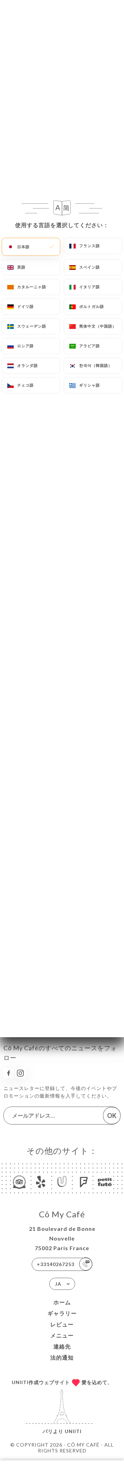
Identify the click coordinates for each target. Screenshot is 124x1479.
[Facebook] (8, 1073)
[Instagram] (20, 1073)
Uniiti (73, 1431)
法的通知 (62, 1357)
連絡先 (62, 1346)
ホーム (62, 1302)
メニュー (62, 1335)
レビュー (62, 1324)
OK (111, 1115)
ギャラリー (62, 1313)
